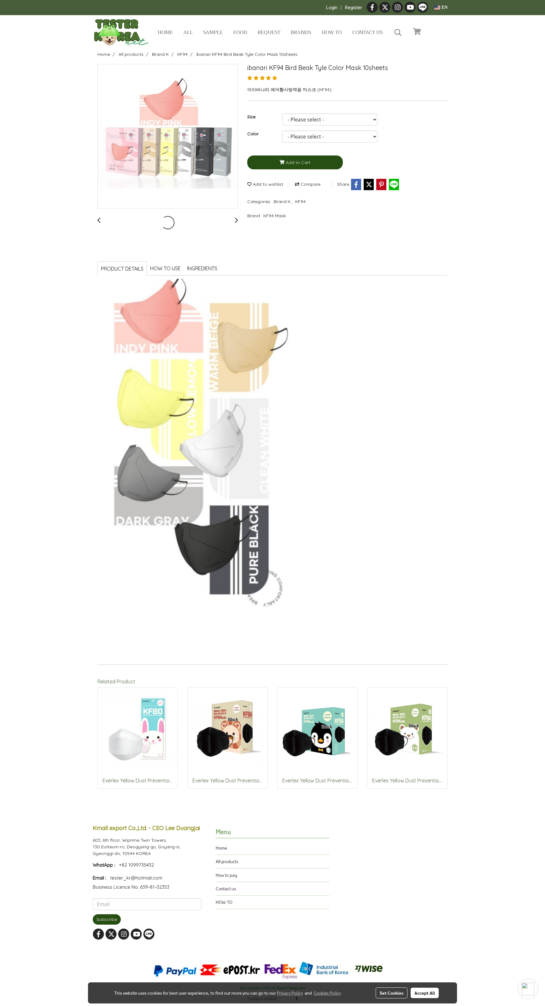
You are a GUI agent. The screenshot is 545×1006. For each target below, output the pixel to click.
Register (353, 7)
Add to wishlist (267, 184)
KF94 (300, 201)
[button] (398, 32)
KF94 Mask (274, 216)
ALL (188, 32)
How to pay (226, 875)
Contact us (367, 32)
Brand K (283, 201)
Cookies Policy (327, 993)
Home (165, 32)
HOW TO (224, 902)
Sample (213, 32)
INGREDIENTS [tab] (202, 268)
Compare (309, 184)
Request (269, 32)
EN (444, 7)
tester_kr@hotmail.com (136, 878)
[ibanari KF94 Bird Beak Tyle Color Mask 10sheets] (167, 136)
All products (227, 861)
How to (332, 32)
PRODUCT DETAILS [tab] (122, 269)
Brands (301, 32)
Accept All (424, 993)
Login (331, 7)
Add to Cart (297, 162)
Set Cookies (391, 993)
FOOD (240, 32)
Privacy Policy (290, 993)
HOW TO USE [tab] (165, 268)
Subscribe (107, 919)
